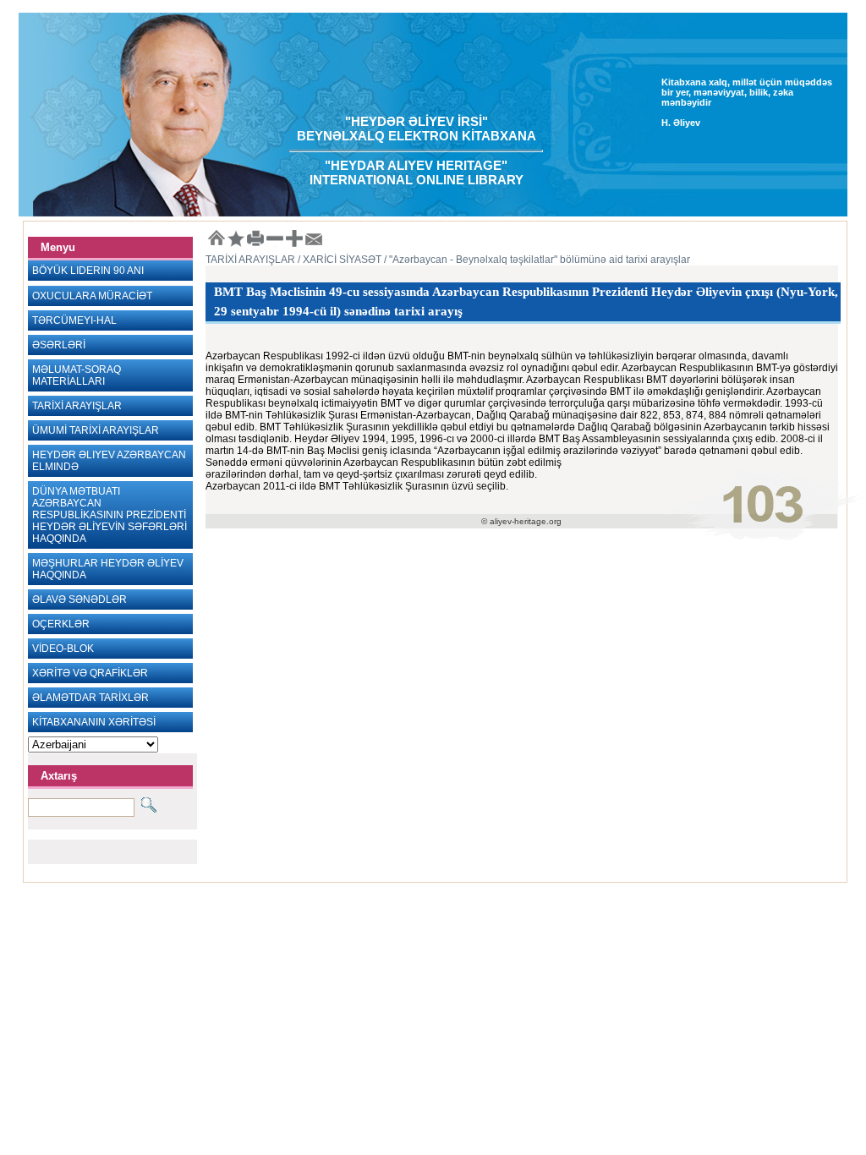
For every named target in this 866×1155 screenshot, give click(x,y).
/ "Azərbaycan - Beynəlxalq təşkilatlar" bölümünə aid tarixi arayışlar (535, 259)
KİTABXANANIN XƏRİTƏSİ (94, 722)
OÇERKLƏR (61, 624)
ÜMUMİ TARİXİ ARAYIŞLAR (95, 430)
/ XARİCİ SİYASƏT (338, 259)
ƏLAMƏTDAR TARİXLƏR (90, 697)
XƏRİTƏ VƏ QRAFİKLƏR (90, 673)
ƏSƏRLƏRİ (58, 345)
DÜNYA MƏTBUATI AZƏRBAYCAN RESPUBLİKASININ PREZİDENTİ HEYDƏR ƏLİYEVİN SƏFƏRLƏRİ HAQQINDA (109, 515)
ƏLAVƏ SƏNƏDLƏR (79, 599)
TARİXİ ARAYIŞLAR (77, 406)
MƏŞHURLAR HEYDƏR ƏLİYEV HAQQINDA (108, 569)
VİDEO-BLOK (63, 648)
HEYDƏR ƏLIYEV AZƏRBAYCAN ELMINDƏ (109, 461)
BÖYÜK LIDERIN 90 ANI (88, 270)
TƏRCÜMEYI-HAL (74, 320)
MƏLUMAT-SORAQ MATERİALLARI (76, 375)
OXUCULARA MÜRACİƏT (92, 296)
